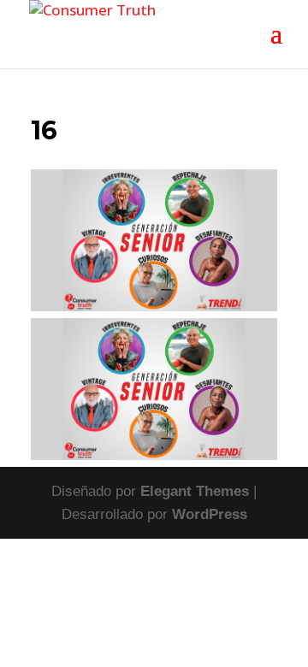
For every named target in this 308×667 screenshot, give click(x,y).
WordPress (209, 514)
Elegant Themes (194, 491)
